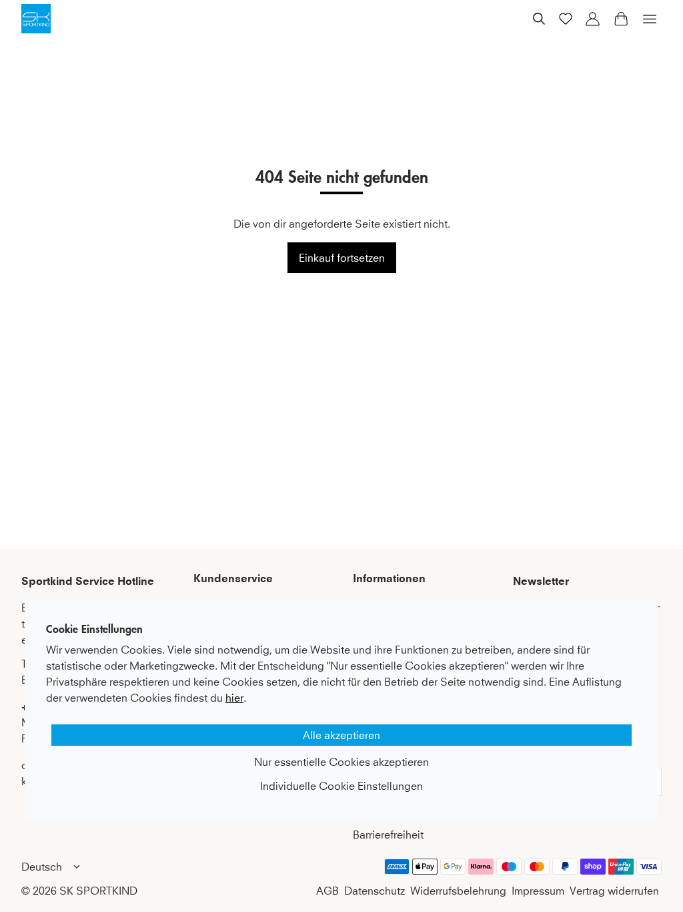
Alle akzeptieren (341, 735)
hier (234, 697)
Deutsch (41, 866)
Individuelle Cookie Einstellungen (341, 785)
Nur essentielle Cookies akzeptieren (341, 761)
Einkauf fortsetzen (342, 257)
